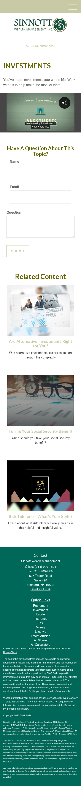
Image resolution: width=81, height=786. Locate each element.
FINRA (14, 724)
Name (14, 161)
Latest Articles (40, 636)
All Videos (40, 640)
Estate (40, 614)
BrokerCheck (10, 652)
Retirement (40, 605)
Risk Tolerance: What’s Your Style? (40, 516)
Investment (40, 610)
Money (40, 627)
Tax (40, 623)
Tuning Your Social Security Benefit (40, 431)
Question (13, 212)
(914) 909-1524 (43, 46)
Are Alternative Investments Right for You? (40, 343)
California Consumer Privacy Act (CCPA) (37, 701)
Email (14, 186)
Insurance (40, 618)
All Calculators (40, 644)
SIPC (20, 724)
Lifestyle (40, 631)
